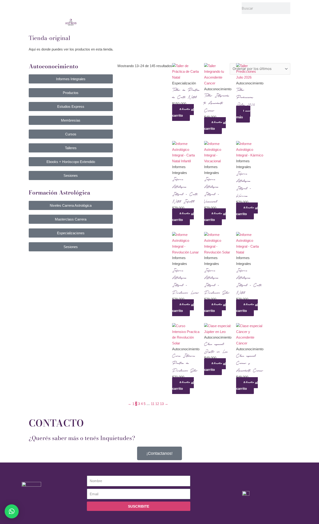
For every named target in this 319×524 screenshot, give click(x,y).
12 (157, 404)
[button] (12, 511)
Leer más (243, 114)
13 (162, 404)
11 (152, 404)
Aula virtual (143, 5)
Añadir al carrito (183, 112)
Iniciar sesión (198, 5)
